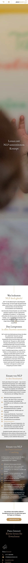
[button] (3, 2)
